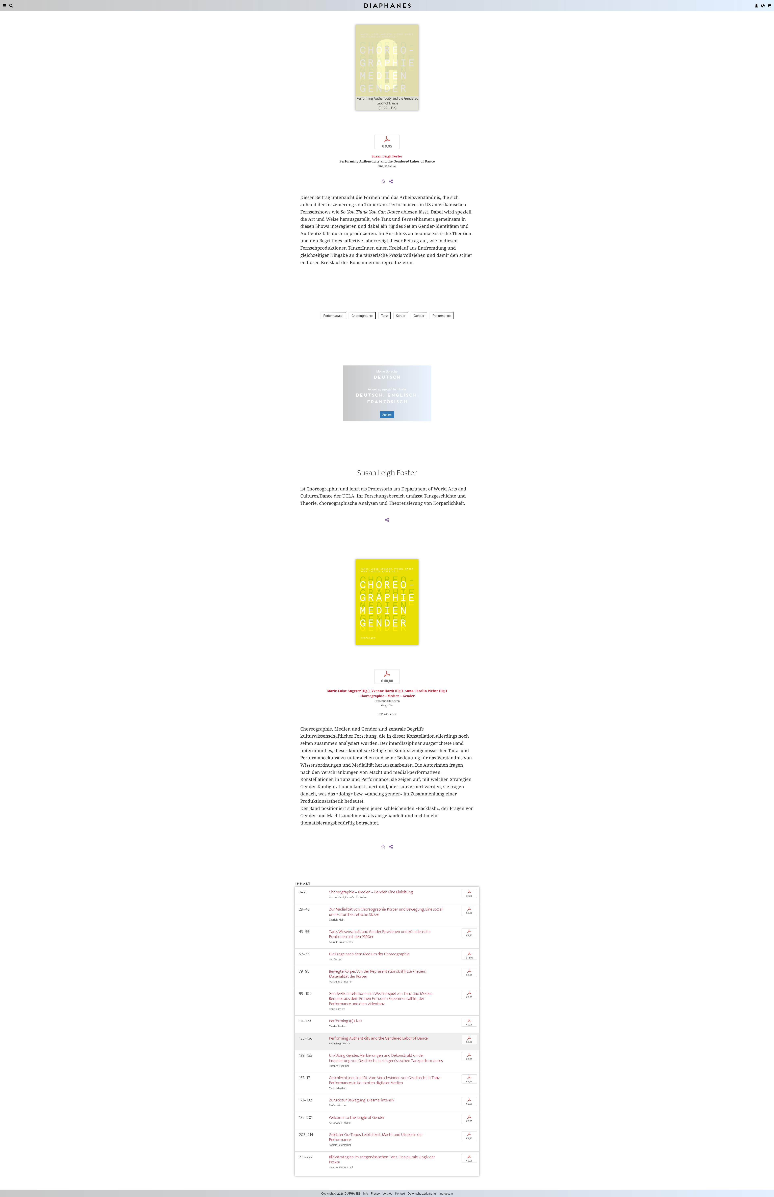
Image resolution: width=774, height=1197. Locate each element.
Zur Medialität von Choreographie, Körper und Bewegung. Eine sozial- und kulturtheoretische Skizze (386, 912)
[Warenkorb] (769, 5)
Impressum (446, 1193)
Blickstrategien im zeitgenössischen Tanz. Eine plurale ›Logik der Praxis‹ (382, 1159)
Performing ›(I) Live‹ (345, 1020)
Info (365, 1193)
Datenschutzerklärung (422, 1193)
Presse (375, 1193)
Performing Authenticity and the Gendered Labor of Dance (378, 1038)
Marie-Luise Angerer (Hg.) (348, 691)
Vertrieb (387, 1193)
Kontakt (400, 1193)
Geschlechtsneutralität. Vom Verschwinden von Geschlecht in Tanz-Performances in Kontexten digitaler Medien (385, 1080)
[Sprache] (763, 5)
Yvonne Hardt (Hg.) (387, 691)
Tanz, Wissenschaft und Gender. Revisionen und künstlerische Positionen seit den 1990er (380, 934)
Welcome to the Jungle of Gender (357, 1117)
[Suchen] (11, 5)
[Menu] (4, 5)
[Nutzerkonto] (756, 5)
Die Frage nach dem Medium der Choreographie (369, 954)
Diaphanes (387, 5)
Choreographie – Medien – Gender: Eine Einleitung (371, 892)
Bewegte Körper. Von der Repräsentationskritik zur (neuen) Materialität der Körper (377, 974)
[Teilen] (391, 181)
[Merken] (383, 181)
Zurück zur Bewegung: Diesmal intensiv (361, 1100)
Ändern (387, 415)
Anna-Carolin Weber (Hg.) (426, 691)
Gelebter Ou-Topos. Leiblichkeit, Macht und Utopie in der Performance (376, 1137)
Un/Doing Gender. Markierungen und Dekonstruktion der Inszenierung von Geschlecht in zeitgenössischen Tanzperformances (386, 1058)
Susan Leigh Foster (387, 156)
